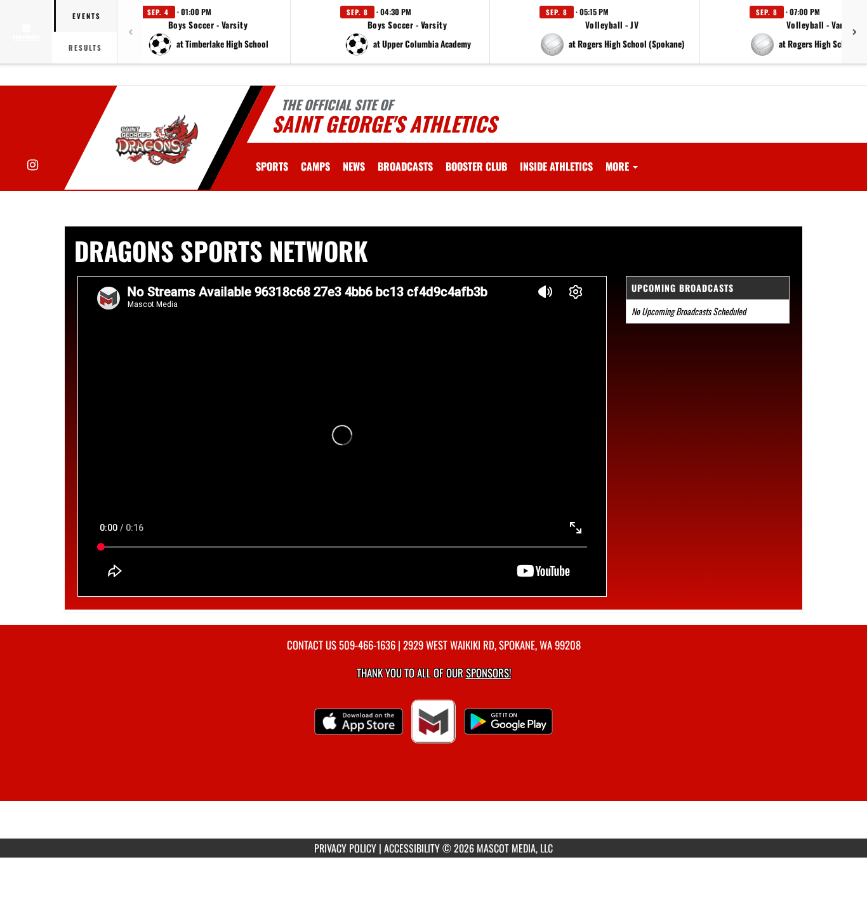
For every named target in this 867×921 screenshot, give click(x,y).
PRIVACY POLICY (345, 848)
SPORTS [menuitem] (272, 166)
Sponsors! (488, 673)
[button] (208, 31)
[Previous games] (130, 31)
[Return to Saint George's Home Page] (156, 139)
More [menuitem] (619, 166)
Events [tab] (86, 16)
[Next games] (854, 31)
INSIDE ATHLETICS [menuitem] (556, 166)
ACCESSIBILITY (412, 848)
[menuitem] (315, 166)
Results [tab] (85, 47)
